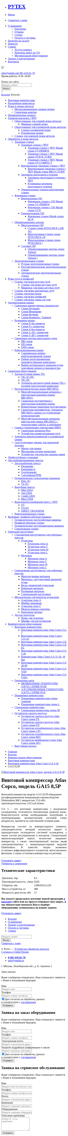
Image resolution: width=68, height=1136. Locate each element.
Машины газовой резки (34, 124)
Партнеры (20, 28)
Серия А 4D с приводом (34, 335)
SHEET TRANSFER (32, 510)
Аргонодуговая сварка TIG (30, 374)
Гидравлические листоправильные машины (39, 525)
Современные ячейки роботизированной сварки (36, 355)
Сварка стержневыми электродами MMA (38, 427)
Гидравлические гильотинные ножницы (37, 478)
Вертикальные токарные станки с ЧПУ (43, 165)
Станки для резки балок (28, 293)
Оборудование (9, 1109)
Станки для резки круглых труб (32, 281)
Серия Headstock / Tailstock (36, 317)
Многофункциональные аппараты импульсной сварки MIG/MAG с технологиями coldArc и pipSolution (41, 421)
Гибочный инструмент (21, 531)
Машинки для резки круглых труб (40, 287)
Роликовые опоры (25, 320)
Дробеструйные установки (23, 457)
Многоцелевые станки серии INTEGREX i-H (44, 236)
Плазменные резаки (32, 133)
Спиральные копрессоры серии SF (40, 710)
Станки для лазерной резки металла (35, 136)
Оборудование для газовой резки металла (38, 121)
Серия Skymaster (30, 308)
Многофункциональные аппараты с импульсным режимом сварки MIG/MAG (41, 394)
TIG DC (25, 380)
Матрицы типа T (37, 561)
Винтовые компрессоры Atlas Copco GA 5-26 (33, 763)
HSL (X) (25, 481)
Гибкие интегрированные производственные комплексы (38, 361)
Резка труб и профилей (21, 278)
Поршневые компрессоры (29, 695)
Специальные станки (26, 528)
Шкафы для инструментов (36, 621)
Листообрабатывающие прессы (25, 460)
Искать (6, 88)
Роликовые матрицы (32, 591)
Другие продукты (24, 615)
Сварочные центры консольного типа (36, 338)
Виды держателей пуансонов (37, 585)
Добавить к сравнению (14, 863)
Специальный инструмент (36, 594)
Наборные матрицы (32, 588)
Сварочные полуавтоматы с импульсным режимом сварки (38, 402)
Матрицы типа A (37, 558)
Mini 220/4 (27, 490)
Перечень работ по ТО (27, 52)
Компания (7, 1102)
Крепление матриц (31, 612)
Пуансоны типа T (38, 546)
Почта (4, 1096)
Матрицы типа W (38, 564)
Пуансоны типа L (38, 552)
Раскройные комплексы (21, 103)
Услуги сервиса (23, 49)
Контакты (13, 61)
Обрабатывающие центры (29, 222)
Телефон (6, 992)
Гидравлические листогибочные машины (38, 519)
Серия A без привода (33, 329)
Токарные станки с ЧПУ (35, 144)
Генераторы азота (24, 680)
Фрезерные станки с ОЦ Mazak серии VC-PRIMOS (45, 203)
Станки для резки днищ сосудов (33, 299)
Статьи (18, 34)
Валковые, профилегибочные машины (29, 516)
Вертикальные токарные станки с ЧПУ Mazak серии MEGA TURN (47, 170)
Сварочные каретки (26, 112)
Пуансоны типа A (38, 543)
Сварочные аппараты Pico (36, 430)
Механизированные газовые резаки (35, 109)
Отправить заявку (11, 860)
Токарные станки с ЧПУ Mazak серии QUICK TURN (45, 155)
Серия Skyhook (29, 314)
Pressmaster (27, 466)
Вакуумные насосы (25, 746)
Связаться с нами (17, 20)
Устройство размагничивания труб (40, 433)
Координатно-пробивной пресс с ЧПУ (36, 502)
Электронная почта (12, 1041)
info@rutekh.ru (9, 73)
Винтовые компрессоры (21, 100)
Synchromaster (29, 472)
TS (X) (25, 484)
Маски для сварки (31, 448)
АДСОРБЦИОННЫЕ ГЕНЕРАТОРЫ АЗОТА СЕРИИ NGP (42, 691)
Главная (12, 751)
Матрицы (26, 555)
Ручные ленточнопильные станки (40, 264)
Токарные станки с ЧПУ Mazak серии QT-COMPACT (45, 161)
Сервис (12, 46)
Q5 (22, 505)
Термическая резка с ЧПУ (22, 118)
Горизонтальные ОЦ (32, 213)
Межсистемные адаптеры (35, 609)
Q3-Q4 (25, 508)
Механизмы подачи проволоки (38, 451)
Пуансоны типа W (38, 549)
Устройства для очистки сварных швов (43, 454)
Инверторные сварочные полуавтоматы (43, 406)
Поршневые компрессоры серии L (40, 704)
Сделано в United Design (15, 952)
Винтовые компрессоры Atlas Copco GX (44, 641)
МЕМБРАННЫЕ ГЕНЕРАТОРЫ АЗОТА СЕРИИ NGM (39, 685)
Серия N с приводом (32, 326)
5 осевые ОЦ (28, 246)
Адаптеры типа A (31, 600)
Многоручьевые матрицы (35, 576)
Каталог (5, 94)
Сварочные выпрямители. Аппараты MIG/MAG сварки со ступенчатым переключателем (42, 412)
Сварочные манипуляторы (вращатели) (37, 305)
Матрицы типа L (37, 567)
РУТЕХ (17, 6)
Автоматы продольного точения (39, 174)
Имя (3, 986)
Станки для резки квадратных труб (34, 290)
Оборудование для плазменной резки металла (40, 127)
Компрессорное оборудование (25, 624)
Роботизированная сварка (29, 350)
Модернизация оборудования (31, 55)
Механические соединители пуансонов (37, 597)
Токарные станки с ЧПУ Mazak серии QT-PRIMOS (45, 149)
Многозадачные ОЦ (32, 225)
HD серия (26, 344)
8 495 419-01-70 (26, 73)
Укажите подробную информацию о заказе (25, 1047)
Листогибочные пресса (28, 463)
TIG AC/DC (27, 377)
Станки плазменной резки (36, 130)
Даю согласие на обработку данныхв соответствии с (23, 1001)
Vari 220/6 (26, 493)
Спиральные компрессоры (29, 707)
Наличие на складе (18, 40)
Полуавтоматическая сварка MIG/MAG (37, 388)
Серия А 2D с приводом (34, 332)
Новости (13, 43)
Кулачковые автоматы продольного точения (40, 185)
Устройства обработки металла (31, 949)
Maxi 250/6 (27, 499)
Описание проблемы (13, 1115)
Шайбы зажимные (31, 603)
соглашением (28, 1002)
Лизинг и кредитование (21, 58)
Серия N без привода (33, 323)
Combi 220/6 (28, 496)
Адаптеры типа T (31, 606)
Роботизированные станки (30, 513)
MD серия (26, 341)
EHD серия (27, 347)
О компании (15, 25)
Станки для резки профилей (30, 296)
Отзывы (19, 31)
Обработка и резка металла (23, 139)
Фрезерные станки (25, 195)
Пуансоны (27, 540)
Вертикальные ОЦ (31, 198)
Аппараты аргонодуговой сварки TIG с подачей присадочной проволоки (43, 384)
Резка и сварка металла (21, 106)
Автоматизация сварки (21, 302)
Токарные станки (24, 142)
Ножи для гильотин (32, 618)
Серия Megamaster (31, 311)
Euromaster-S (28, 469)
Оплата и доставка (25, 37)
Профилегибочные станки (29, 522)
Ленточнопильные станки (29, 261)
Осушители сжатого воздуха (31, 713)
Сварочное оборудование (22, 371)
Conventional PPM (31, 475)
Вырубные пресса (25, 487)
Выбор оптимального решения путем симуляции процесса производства (42, 366)
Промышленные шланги (22, 115)
